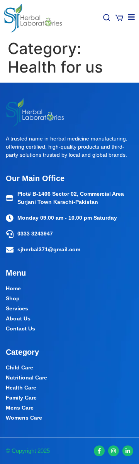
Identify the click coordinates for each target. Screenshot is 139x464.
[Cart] (119, 18)
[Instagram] (113, 450)
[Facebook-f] (99, 450)
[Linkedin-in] (127, 450)
